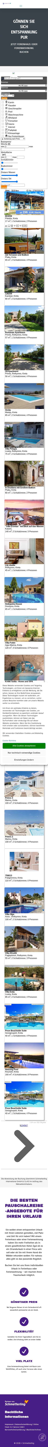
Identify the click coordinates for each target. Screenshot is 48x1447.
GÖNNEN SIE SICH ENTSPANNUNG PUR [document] (24, 29)
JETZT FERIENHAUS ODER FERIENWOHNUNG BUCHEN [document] (24, 48)
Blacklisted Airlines (33, 1430)
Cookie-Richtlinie (9, 741)
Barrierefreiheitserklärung (15, 1430)
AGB (21, 1427)
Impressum (9, 1424)
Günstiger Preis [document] (24, 1302)
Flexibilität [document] (24, 1331)
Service (16, 1427)
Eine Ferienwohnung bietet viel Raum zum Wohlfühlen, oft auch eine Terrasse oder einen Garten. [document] (24, 1369)
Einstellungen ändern (24, 760)
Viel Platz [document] (24, 1361)
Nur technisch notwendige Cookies (24, 752)
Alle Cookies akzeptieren (24, 745)
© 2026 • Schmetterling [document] (24, 1443)
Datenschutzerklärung (23, 1424)
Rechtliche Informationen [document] (17, 1414)
